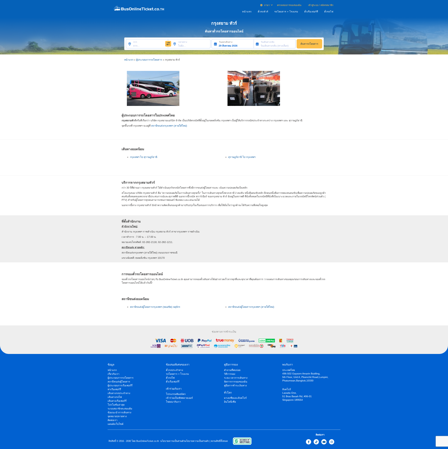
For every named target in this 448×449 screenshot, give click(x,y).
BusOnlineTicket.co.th (148, 441)
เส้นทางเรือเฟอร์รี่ (117, 400)
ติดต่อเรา (112, 420)
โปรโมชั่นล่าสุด (116, 404)
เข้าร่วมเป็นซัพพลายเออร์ (179, 397)
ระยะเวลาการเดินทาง (235, 377)
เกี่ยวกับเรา (113, 374)
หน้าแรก (247, 11)
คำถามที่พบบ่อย (232, 370)
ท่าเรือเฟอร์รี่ (114, 389)
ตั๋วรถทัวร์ (263, 11)
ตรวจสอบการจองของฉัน (289, 5)
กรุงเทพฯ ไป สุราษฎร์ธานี (143, 157)
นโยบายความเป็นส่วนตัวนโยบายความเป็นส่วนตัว (184, 441)
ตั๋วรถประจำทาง (174, 370)
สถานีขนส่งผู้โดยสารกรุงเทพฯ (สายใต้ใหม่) (251, 306)
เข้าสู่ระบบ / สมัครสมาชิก (320, 5)
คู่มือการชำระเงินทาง (235, 385)
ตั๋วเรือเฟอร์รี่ (311, 11)
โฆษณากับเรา (173, 401)
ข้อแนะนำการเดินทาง (119, 412)
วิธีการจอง (229, 374)
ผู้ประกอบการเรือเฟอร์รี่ (120, 385)
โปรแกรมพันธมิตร (176, 394)
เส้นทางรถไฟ (115, 397)
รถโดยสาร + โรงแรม (286, 11)
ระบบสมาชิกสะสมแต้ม (120, 408)
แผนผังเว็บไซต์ (115, 424)
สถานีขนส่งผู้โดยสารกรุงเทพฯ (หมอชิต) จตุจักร (155, 306)
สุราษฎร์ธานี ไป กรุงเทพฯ (241, 157)
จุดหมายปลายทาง (117, 416)
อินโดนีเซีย (230, 401)
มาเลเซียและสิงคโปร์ (235, 397)
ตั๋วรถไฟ (328, 11)
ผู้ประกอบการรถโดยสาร (149, 59)
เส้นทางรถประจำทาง (119, 393)
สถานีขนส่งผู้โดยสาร (119, 381)
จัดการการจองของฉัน (235, 381)
